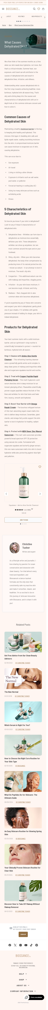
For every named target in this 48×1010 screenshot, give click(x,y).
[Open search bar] (34, 9)
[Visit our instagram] (20, 945)
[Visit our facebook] (10, 945)
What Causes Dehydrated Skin (24, 25)
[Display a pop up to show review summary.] (32, 509)
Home (4, 25)
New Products (37, 16)
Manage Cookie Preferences (23, 963)
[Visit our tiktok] (31, 945)
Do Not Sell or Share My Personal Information (23, 966)
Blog (10, 25)
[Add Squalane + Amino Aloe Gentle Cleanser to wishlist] (40, 466)
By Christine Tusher (23, 663)
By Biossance (20, 766)
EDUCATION (8, 36)
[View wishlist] (38, 9)
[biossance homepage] (13, 9)
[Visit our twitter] (15, 945)
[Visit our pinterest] (36, 945)
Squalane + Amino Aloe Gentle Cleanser (24, 505)
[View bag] (43, 9)
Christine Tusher (27, 545)
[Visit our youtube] (26, 945)
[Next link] (44, 17)
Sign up (23, 934)
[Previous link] (1, 17)
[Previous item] (6, 494)
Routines (21, 16)
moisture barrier (27, 129)
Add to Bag (24, 520)
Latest (8, 16)
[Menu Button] (2, 9)
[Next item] (40, 494)
